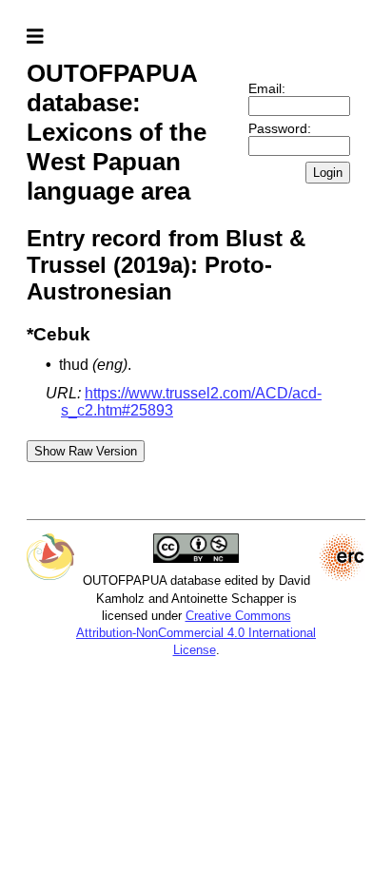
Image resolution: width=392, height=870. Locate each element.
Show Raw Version (85, 451)
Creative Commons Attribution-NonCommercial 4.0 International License (196, 633)
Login (328, 172)
